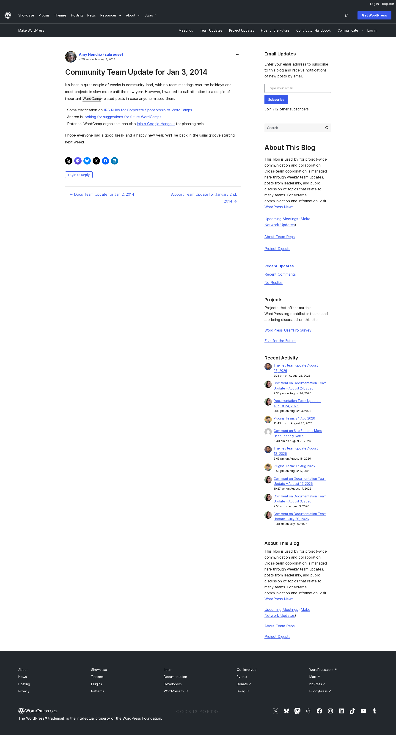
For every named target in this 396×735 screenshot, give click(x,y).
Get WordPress (374, 15)
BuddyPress (320, 691)
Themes (97, 677)
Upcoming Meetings (281, 219)
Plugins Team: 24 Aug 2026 (294, 418)
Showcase (99, 670)
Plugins (96, 684)
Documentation (175, 677)
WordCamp (91, 98)
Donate (244, 684)
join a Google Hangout (156, 123)
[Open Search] (346, 15)
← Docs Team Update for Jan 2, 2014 (101, 194)
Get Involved (246, 670)
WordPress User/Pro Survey (287, 330)
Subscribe (276, 99)
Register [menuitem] (388, 3)
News (22, 677)
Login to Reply (79, 175)
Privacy (24, 691)
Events (242, 677)
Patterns (97, 691)
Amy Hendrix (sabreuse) (101, 54)
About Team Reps (279, 236)
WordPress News (279, 207)
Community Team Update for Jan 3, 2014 (136, 72)
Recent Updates (279, 266)
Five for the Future (280, 340)
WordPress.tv (176, 691)
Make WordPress (31, 30)
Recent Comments (280, 274)
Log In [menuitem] (374, 3)
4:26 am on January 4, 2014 (97, 59)
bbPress (317, 684)
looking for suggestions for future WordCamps (122, 117)
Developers (173, 684)
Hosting (24, 684)
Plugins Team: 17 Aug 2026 (294, 466)
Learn (168, 670)
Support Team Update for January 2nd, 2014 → (203, 197)
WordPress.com (323, 670)
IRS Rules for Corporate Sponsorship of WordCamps (148, 110)
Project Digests (277, 248)
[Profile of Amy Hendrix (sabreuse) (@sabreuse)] (71, 58)
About (23, 670)
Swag (243, 691)
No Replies (273, 282)
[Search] (326, 127)
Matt (314, 677)
